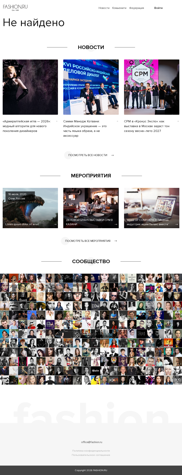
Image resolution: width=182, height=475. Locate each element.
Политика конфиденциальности (91, 450)
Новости (104, 8)
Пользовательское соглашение (91, 455)
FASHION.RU (100, 470)
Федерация (136, 8)
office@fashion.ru (91, 442)
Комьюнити (119, 8)
